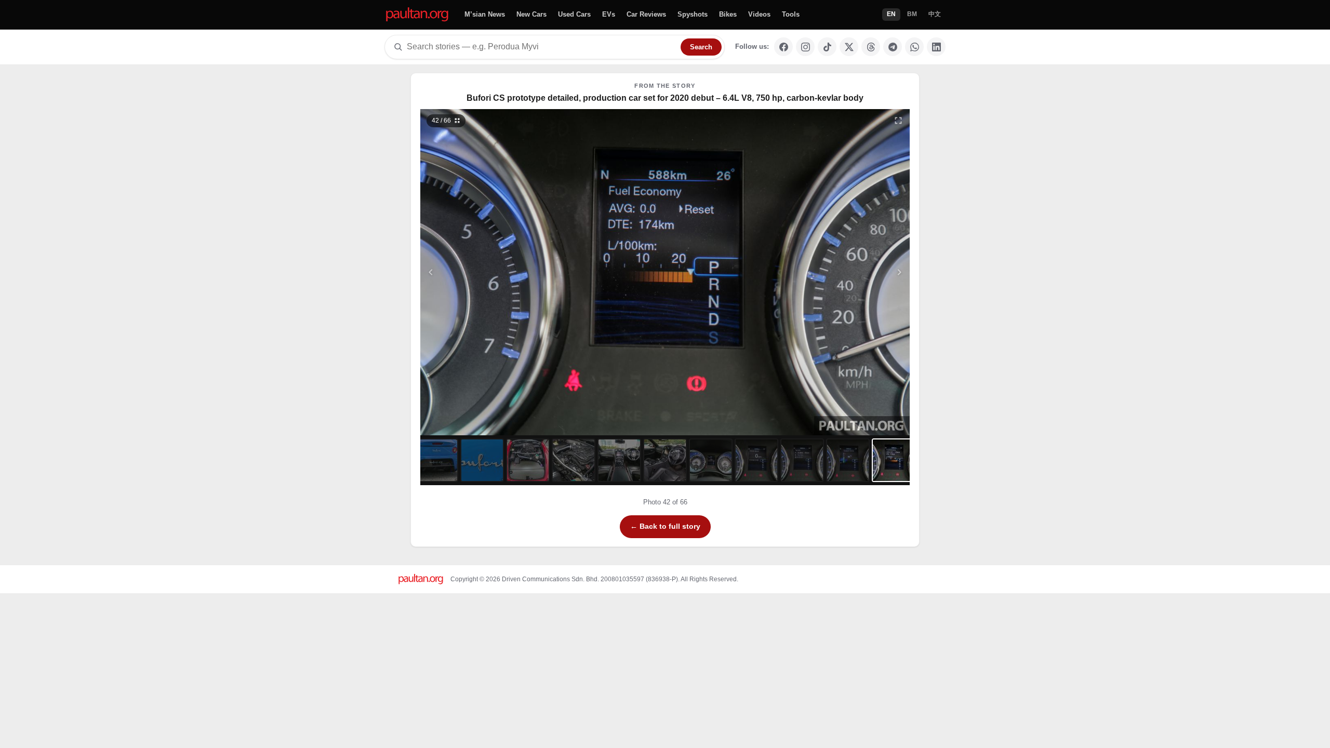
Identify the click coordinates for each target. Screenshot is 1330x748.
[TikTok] (827, 46)
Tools (791, 14)
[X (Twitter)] (849, 46)
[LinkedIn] (936, 46)
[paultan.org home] (417, 15)
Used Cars (574, 14)
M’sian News (484, 14)
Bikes (728, 14)
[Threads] (870, 46)
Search (701, 47)
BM (912, 14)
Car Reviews (646, 14)
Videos (759, 14)
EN (891, 14)
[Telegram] (892, 46)
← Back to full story (665, 526)
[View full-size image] (898, 120)
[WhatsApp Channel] (914, 46)
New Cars (531, 14)
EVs (608, 14)
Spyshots (692, 14)
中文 (934, 14)
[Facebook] (783, 46)
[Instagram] (805, 46)
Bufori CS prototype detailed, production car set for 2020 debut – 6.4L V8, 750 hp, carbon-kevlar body (665, 98)
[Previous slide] (481, 272)
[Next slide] (849, 272)
